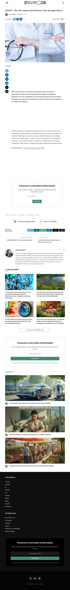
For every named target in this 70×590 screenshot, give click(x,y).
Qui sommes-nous (10, 517)
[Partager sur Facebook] (17, 19)
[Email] (7, 87)
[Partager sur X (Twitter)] (14, 19)
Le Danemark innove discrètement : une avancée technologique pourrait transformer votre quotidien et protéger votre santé (18, 295)
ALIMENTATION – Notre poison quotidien (19, 240)
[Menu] (7, 3)
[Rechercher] (63, 3)
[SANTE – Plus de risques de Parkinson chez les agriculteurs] (35, 42)
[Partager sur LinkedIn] (20, 19)
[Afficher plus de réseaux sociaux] (24, 19)
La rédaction (8, 520)
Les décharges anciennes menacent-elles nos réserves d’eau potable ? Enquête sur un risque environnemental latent (50, 294)
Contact (7, 526)
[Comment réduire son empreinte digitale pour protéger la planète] (35, 419)
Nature (7, 498)
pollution (14, 215)
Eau (6, 492)
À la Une (7, 481)
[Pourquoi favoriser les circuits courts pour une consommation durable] (35, 451)
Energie (7, 495)
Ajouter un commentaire (35, 330)
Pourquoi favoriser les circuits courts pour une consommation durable (31, 466)
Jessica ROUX (12, 14)
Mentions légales (10, 531)
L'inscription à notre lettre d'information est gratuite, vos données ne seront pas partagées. (35, 363)
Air (6, 487)
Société (7, 503)
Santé (6, 501)
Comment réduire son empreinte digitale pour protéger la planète (30, 434)
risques (37, 215)
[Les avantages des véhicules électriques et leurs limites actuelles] (35, 388)
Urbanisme (8, 506)
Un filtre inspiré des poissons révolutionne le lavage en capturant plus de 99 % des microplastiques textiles (18, 321)
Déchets (7, 490)
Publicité (7, 523)
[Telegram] (7, 83)
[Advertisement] (39, 78)
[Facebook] (7, 75)
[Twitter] (7, 71)
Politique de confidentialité (12, 528)
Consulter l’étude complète (32, 148)
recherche (30, 215)
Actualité (7, 484)
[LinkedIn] (7, 79)
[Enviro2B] (35, 3)
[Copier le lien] (7, 91)
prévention (22, 215)
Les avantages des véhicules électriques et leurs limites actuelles (30, 403)
